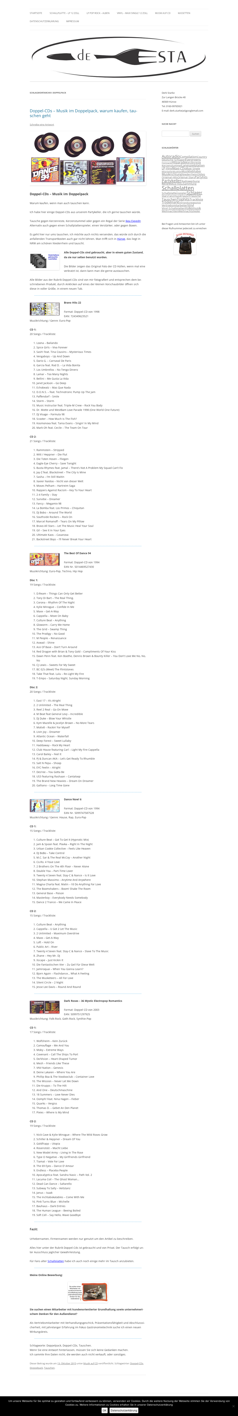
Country (202, 157)
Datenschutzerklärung (44, 21)
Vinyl (190, 205)
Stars (165, 196)
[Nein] (233, 1406)
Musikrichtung (172, 174)
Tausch (185, 196)
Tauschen (49, 1368)
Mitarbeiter (167, 171)
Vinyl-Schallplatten (173, 208)
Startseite (36, 13)
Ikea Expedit (133, 221)
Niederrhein (189, 174)
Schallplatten (56, 1261)
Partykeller (171, 180)
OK (104, 1410)
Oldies (201, 174)
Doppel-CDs (136, 1363)
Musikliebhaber (191, 171)
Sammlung (190, 184)
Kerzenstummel (171, 165)
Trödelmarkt (170, 202)
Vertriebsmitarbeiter (174, 205)
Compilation (188, 157)
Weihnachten (170, 211)
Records (167, 184)
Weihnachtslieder (189, 211)
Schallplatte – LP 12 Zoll (64, 13)
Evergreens (193, 160)
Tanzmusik (174, 196)
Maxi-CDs (179, 168)
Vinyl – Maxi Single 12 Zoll (132, 13)
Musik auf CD (163, 13)
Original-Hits (170, 177)
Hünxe (121, 239)
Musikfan (177, 171)
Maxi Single (193, 168)
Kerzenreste (193, 162)
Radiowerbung (190, 181)
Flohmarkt (167, 163)
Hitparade (179, 162)
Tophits (183, 199)
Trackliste (196, 199)
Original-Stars (186, 177)
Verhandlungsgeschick (190, 202)
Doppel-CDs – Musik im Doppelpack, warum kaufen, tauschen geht (83, 113)
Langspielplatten (193, 165)
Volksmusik (193, 208)
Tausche (195, 196)
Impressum (72, 21)
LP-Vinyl (167, 168)
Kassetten (184, 13)
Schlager (194, 192)
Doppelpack (36, 1368)
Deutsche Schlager (173, 160)
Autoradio (171, 156)
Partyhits (201, 177)
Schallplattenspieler (174, 193)
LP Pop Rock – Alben (98, 13)
